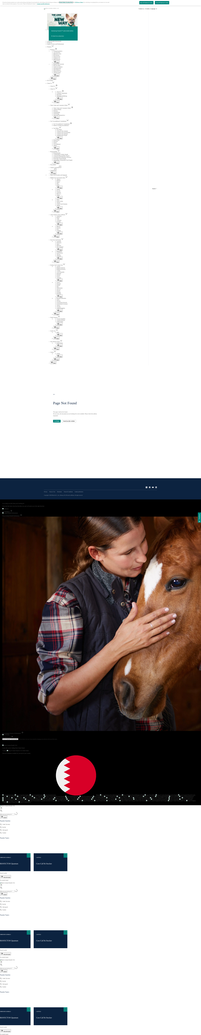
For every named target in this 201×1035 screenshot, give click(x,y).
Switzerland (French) (62, 302)
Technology (56, 113)
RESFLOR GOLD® (58, 64)
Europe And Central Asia (56, 265)
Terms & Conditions (68, 491)
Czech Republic (60, 272)
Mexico (58, 226)
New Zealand (60, 247)
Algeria (58, 179)
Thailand (59, 255)
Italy (58, 286)
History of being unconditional (61, 125)
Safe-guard (5, 830)
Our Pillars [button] (56, 128)
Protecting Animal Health (59, 158)
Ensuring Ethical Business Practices (62, 157)
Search (154, 188)
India (58, 332)
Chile (58, 219)
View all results (6, 877)
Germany (59, 277)
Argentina (59, 216)
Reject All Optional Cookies (146, 2)
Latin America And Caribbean (57, 214)
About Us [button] (49, 83)
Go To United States (24, 750)
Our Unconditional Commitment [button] (58, 121)
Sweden (59, 301)
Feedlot (4, 833)
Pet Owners (50, 80)
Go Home (56, 421)
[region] (100, 3)
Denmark (59, 273)
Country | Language (150, 8)
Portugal (59, 292)
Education (59, 94)
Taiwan (58, 254)
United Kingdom (61, 308)
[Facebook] (150, 487)
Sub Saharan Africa (55, 341)
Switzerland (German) (62, 304)
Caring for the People (62, 135)
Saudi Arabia (60, 201)
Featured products (57, 51)
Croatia (58, 270)
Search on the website (69, 421)
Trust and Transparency (59, 115)
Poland (58, 291)
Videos (55, 145)
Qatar (58, 199)
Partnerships (56, 140)
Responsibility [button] (53, 151)
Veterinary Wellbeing (62, 96)
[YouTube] (153, 487)
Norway (59, 289)
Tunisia (58, 202)
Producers (49, 42)
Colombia (59, 220)
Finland (58, 275)
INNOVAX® (56, 56)
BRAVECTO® (57, 54)
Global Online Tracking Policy (66, 2)
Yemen (58, 205)
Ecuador (59, 221)
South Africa (60, 343)
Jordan (58, 189)
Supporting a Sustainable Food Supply (62, 160)
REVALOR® (56, 65)
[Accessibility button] (154, 495)
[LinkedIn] (156, 487)
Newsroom (53, 164)
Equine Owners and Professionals (55, 44)
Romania (59, 293)
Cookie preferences (79, 491)
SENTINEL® (56, 70)
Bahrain (58, 180)
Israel (58, 185)
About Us (52, 86)
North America (54, 317)
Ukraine (59, 306)
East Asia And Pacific (55, 240)
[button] (199, 517)
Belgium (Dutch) (61, 268)
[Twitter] (146, 487)
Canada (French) (61, 320)
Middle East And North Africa (57, 177)
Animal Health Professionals (54, 41)
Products (52, 49)
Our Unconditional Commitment (61, 124)
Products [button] (49, 47)
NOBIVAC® (56, 58)
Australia (59, 241)
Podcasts (55, 111)
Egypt (58, 182)
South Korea (60, 253)
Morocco (59, 193)
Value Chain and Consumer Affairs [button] (59, 105)
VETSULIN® (57, 72)
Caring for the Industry (62, 134)
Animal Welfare (57, 109)
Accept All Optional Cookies (162, 2)
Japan (58, 244)
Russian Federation (61, 298)
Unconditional (56, 144)
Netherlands (59, 288)
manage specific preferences (43, 3)
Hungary (59, 283)
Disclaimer (59, 491)
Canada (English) (61, 319)
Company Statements (62, 93)
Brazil (58, 217)
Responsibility (56, 153)
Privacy (45, 491)
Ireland (58, 285)
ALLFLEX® (56, 52)
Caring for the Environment (63, 132)
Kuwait (58, 191)
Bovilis (4, 827)
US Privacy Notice (79, 2)
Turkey (58, 305)
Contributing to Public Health (60, 154)
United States (60, 321)
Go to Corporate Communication (10, 739)
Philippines (59, 251)
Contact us (141, 8)
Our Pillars (59, 129)
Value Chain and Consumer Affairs (62, 108)
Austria (58, 266)
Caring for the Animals (62, 131)
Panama (58, 227)
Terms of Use (52, 491)
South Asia (53, 331)
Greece (58, 282)
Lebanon (59, 192)
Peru (58, 229)
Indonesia (59, 242)
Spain (58, 299)
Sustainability (56, 112)
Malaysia (59, 245)
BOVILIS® (56, 55)
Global (52, 352)
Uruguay (59, 230)
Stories (55, 142)
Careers (52, 170)
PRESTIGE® (56, 59)
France (58, 276)
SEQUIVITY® (57, 71)
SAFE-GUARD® (57, 67)
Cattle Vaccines (6, 824)
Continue (4, 750)
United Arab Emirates (62, 204)
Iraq (57, 183)
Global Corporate (54, 167)
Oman (58, 195)
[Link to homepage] (50, 484)
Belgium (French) (61, 269)
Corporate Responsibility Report (61, 156)
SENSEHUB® (57, 68)
